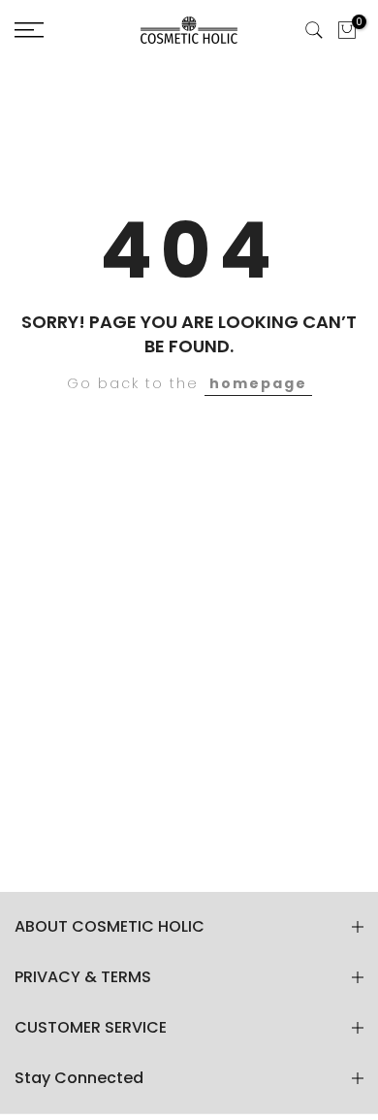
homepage (258, 383)
